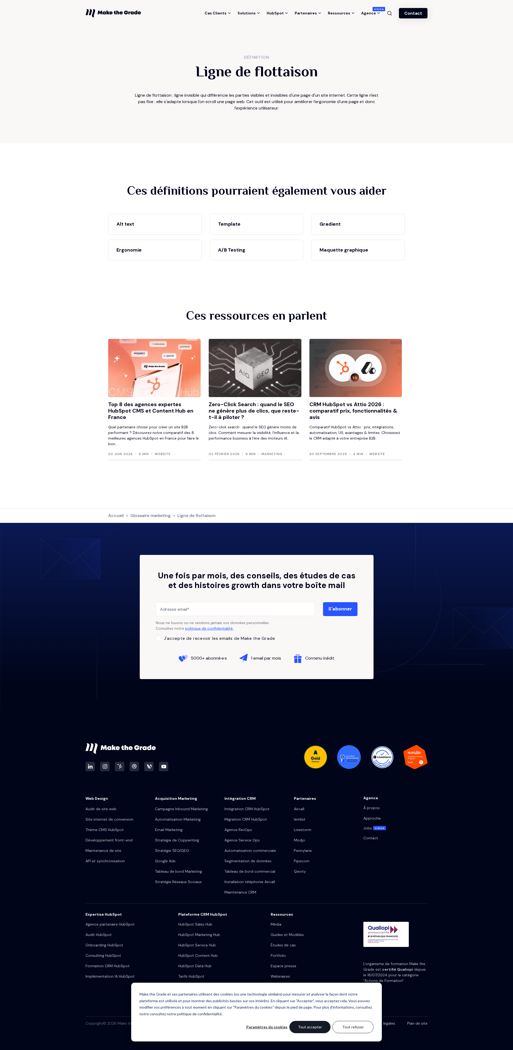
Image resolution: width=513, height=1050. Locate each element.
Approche (372, 818)
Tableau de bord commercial (249, 871)
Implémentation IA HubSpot (110, 976)
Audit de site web (101, 808)
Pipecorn (301, 861)
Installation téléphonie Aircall (249, 881)
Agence (370, 12)
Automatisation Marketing (178, 819)
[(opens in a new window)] (90, 766)
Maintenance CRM (240, 892)
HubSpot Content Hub (198, 955)
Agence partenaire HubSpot (110, 924)
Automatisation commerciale (250, 850)
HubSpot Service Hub (197, 945)
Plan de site (417, 1023)
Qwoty (300, 871)
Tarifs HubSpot (191, 976)
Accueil (116, 515)
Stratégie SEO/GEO (172, 850)
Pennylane (303, 850)
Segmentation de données (247, 861)
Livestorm (302, 829)
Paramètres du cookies (266, 1027)
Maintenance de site (103, 850)
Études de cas (283, 945)
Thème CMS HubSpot (105, 829)
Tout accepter (310, 1027)
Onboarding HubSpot (104, 945)
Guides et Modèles (287, 934)
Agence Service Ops (242, 840)
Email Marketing (168, 829)
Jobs (373, 828)
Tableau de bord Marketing (178, 871)
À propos (371, 807)
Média (276, 924)
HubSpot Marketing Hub (199, 934)
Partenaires (306, 13)
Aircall (299, 808)
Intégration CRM (240, 798)
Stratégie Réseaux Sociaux (178, 881)
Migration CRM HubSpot (245, 819)
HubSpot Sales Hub (195, 924)
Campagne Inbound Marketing (181, 808)
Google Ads (165, 861)
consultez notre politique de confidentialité (186, 1014)
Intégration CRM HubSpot (247, 808)
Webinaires (280, 976)
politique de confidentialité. (209, 628)
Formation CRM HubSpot (108, 965)
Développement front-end (109, 840)
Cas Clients (216, 13)
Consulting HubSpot (103, 955)
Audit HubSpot (99, 934)
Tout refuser (353, 1027)
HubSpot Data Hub (195, 965)
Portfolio (278, 955)
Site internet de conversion (109, 819)
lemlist (299, 819)
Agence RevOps (238, 829)
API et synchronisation (105, 861)
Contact (413, 13)
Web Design (97, 798)
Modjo (299, 840)
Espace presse (283, 965)
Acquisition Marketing (176, 798)
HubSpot (275, 13)
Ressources (339, 13)
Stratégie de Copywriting (177, 840)
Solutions (247, 13)
